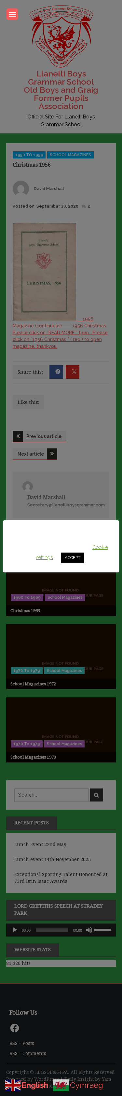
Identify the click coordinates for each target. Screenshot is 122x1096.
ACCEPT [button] (72, 557)
